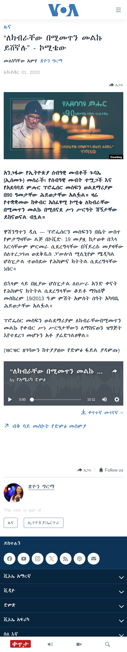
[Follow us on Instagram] (37, 559)
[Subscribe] (93, 559)
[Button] (116, 85)
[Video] (79, 644)
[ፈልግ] (107, 644)
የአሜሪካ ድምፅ (31, 380)
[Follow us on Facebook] (9, 559)
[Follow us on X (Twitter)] (51, 559)
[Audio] (50, 644)
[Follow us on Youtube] (23, 559)
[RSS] (66, 559)
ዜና (7, 27)
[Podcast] (79, 559)
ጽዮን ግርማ (51, 61)
